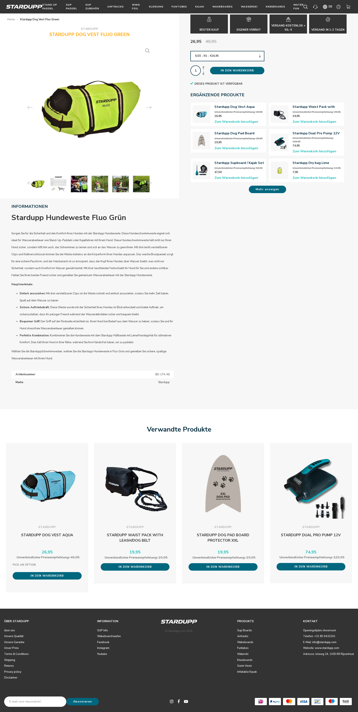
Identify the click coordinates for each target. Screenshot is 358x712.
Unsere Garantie (14, 642)
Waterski (242, 654)
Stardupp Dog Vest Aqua (234, 107)
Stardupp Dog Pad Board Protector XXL (234, 133)
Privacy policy (12, 672)
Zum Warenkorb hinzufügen (236, 121)
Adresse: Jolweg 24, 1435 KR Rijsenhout (328, 654)
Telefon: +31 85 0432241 (319, 636)
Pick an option (24, 565)
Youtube (102, 654)
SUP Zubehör (92, 6)
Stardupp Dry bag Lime (311, 163)
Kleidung (156, 6)
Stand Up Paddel (49, 6)
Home (11, 19)
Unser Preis (11, 648)
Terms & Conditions (16, 654)
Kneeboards (275, 6)
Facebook (103, 642)
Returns (9, 666)
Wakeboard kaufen (109, 636)
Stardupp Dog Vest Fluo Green (39, 19)
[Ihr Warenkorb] (349, 7)
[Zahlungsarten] (261, 701)
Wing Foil (136, 6)
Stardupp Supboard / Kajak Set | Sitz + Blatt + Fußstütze (239, 163)
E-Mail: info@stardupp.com (319, 642)
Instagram (103, 648)
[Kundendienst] (316, 7)
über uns (9, 630)
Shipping (9, 660)
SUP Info (102, 630)
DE (330, 6)
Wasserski (249, 6)
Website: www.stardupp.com (321, 648)
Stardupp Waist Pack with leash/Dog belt (314, 107)
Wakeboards (222, 6)
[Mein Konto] (339, 7)
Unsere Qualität (13, 636)
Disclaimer (10, 678)
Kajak (199, 6)
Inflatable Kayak (247, 672)
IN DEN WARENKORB (237, 70)
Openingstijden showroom (319, 630)
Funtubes (179, 6)
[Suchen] (306, 7)
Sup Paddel (71, 6)
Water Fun (298, 6)
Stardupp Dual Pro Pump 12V (316, 133)
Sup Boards (244, 630)
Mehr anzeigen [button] (267, 189)
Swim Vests (244, 666)
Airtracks (115, 6)
